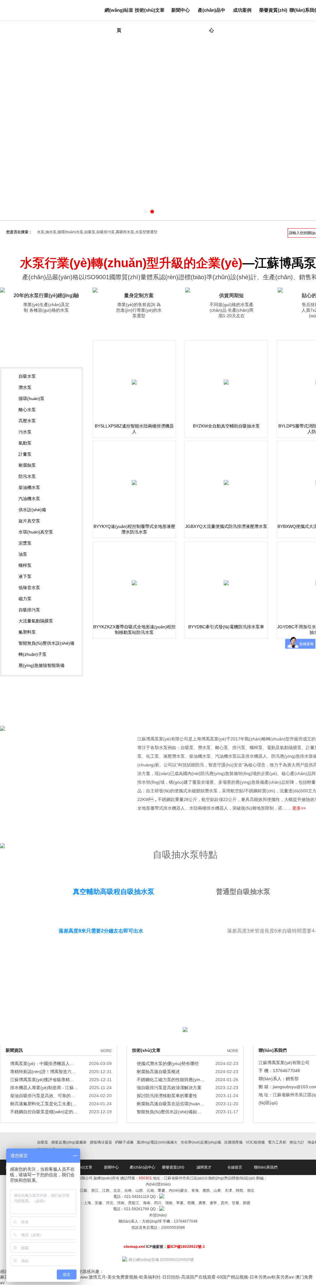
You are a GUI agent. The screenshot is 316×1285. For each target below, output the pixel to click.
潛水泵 (25, 387)
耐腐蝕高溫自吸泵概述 (158, 1071)
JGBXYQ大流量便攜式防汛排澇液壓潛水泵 (226, 526)
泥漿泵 (25, 543)
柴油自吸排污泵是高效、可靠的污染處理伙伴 (44, 1095)
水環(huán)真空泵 (36, 531)
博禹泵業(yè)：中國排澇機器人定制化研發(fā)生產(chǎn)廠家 (44, 1063)
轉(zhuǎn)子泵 (33, 654)
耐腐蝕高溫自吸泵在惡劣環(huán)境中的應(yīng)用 (171, 1103)
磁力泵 (25, 598)
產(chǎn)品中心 (211, 13)
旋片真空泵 (29, 520)
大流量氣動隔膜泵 (36, 620)
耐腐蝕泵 (27, 465)
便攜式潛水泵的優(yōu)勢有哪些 (168, 1063)
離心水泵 (27, 409)
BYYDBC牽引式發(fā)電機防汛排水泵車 (226, 626)
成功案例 (242, 10)
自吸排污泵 (29, 609)
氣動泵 (25, 442)
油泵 (23, 554)
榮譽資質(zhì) (273, 10)
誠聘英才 (204, 1167)
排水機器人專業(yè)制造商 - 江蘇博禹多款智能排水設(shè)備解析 (44, 1087)
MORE (106, 1051)
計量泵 (25, 454)
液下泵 (25, 576)
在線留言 (234, 1167)
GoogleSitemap (158, 1234)
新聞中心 (180, 10)
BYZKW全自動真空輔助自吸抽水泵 (226, 425)
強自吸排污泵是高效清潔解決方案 (169, 1087)
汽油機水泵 (29, 498)
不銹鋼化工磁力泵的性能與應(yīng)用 (171, 1079)
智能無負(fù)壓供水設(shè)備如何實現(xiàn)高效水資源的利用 (171, 1111)
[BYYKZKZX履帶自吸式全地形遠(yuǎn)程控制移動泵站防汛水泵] (134, 582)
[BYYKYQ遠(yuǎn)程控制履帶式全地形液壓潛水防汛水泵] (134, 482)
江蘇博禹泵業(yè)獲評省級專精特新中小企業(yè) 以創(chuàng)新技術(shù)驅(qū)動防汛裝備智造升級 (44, 1079)
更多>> (299, 808)
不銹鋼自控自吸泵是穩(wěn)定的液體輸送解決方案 (44, 1111)
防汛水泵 (27, 476)
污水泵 (25, 431)
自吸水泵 (27, 376)
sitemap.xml (134, 1247)
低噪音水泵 (29, 587)
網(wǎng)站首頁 (119, 13)
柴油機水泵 (29, 487)
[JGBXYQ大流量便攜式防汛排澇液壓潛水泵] (226, 482)
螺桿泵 (25, 565)
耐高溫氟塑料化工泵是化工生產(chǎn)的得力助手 (44, 1103)
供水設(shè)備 (32, 509)
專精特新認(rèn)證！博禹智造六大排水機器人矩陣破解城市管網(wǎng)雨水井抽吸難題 (44, 1071)
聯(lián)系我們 (265, 1167)
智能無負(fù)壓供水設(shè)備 (46, 643)
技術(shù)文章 (149, 10)
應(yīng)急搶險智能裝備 (41, 665)
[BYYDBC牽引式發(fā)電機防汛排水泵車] (226, 582)
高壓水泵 (27, 420)
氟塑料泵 (27, 632)
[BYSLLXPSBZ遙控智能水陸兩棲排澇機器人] (134, 382)
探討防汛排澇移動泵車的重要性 (167, 1095)
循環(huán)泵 (31, 398)
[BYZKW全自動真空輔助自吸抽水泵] (226, 382)
